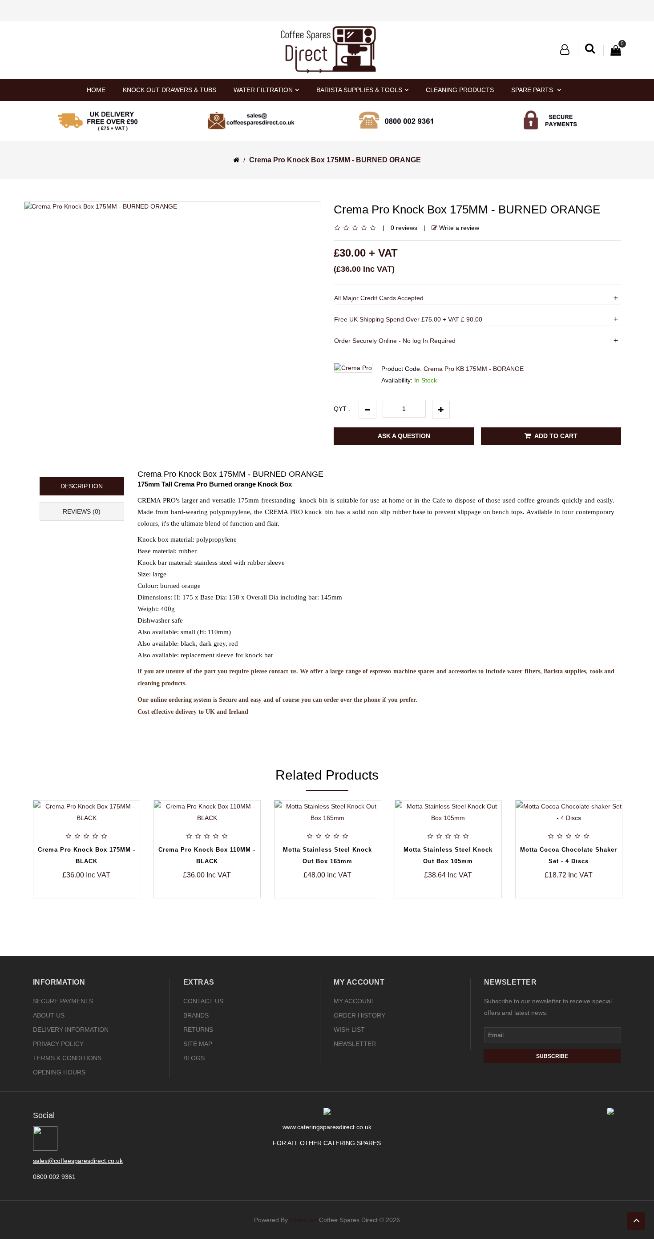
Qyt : (342, 408)
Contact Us (203, 1001)
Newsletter (355, 1043)
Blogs (194, 1058)
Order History (359, 1015)
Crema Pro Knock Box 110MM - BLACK (94, 855)
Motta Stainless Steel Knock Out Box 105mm (335, 855)
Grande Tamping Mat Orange (576, 838)
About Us (49, 1015)
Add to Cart (555, 435)
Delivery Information (71, 1029)
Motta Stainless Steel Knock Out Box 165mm (214, 855)
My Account (354, 1001)
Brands (196, 1015)
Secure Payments (63, 1001)
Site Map (197, 1043)
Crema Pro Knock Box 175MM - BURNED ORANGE (335, 160)
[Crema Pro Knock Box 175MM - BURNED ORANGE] (172, 206)
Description (82, 486)
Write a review (458, 227)
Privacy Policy (58, 1043)
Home (96, 89)
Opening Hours (59, 1072)
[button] (564, 50)
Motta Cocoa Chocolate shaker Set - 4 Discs (456, 855)
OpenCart (303, 1219)
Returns (198, 1029)
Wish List (349, 1029)
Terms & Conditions (67, 1058)
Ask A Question (404, 435)
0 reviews (404, 227)
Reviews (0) (82, 511)
